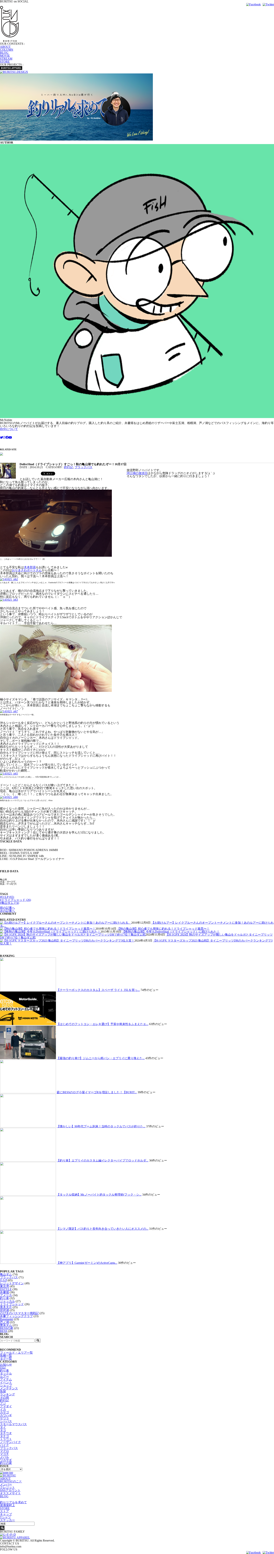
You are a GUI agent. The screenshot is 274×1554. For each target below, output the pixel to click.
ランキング (7, 1394)
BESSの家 (6, 1328)
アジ (3, 1403)
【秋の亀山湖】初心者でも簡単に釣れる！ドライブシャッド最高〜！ (163, 928)
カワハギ (6, 1415)
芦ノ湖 (4, 1322)
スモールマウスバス (13, 1424)
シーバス (6, 1421)
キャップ (6, 1514)
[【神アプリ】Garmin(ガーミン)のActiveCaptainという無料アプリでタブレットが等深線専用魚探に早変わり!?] (28, 1262)
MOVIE (5, 55)
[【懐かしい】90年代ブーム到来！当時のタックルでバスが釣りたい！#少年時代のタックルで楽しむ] (28, 1126)
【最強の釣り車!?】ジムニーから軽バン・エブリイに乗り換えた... (101, 1058)
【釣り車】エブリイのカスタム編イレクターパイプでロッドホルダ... (102, 1160)
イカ (3, 1409)
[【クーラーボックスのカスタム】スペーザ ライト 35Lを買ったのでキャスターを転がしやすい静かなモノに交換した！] (28, 990)
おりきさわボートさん (27, 570)
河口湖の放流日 (137, 473)
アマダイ (6, 1406)
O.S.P (3, 1280)
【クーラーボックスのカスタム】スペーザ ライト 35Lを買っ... (98, 990)
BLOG (4, 52)
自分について (9, 429)
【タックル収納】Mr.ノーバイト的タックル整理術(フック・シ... (99, 1194)
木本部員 (30, 567)
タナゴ (4, 1436)
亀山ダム (6, 1274)
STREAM (6, 58)
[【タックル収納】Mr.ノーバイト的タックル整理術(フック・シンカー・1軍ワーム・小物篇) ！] (28, 1194)
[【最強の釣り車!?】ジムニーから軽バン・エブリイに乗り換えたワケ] (28, 1058)
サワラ (4, 1418)
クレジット (7, 1487)
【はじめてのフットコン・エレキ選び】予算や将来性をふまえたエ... (102, 1024)
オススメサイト (10, 1493)
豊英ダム (6, 1325)
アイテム (6, 1379)
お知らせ (6, 1364)
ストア (4, 1511)
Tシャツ (5, 1517)
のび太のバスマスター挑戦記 (19, 1313)
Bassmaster (6, 1319)
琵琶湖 (4, 1310)
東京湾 (4, 1286)
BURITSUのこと (11, 1481)
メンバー (6, 1484)
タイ (3, 1427)
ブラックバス (83, 467)
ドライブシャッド (12, 1304)
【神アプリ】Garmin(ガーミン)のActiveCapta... (87, 1262)
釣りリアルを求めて (13, 1502)
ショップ (6, 1385)
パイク (4, 1445)
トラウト (6, 1439)
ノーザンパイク (10, 1442)
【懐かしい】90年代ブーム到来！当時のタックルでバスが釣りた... (101, 1126)
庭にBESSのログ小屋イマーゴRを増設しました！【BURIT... (97, 1092)
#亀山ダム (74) (9, 902)
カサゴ (4, 1412)
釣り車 (4, 1298)
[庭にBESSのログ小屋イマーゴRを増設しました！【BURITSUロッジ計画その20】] (28, 1092)
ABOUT (5, 46)
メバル (4, 1457)
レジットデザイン (12, 1283)
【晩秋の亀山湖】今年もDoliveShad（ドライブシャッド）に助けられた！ (171, 931)
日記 (3, 1367)
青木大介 (6, 1307)
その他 (4, 1397)
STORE (5, 61)
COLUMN (6, 49)
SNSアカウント (10, 1490)
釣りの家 (6, 1463)
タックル (6, 1373)
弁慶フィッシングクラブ (16, 1316)
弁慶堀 (4, 1292)
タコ (3, 1430)
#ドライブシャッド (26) (15, 899)
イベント (6, 1382)
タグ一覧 (6, 1358)
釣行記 (68, 467)
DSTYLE (6, 1289)
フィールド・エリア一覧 (16, 1352)
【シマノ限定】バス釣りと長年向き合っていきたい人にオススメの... (102, 1228)
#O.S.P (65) (7, 897)
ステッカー (7, 1520)
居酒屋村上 (7, 1505)
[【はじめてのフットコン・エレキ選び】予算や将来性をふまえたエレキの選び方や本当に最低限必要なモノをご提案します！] (28, 1024)
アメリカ (6, 1295)
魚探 (3, 1391)
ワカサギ (6, 1460)
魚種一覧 (6, 1355)
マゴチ (4, 1454)
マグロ (4, 1451)
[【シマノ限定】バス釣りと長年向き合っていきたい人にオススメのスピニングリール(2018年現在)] (28, 1228)
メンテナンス (9, 1388)
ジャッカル (7, 1301)
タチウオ (6, 1433)
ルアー (4, 1376)
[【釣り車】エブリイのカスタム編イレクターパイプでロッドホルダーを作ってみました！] (28, 1160)
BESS (3, 1331)
